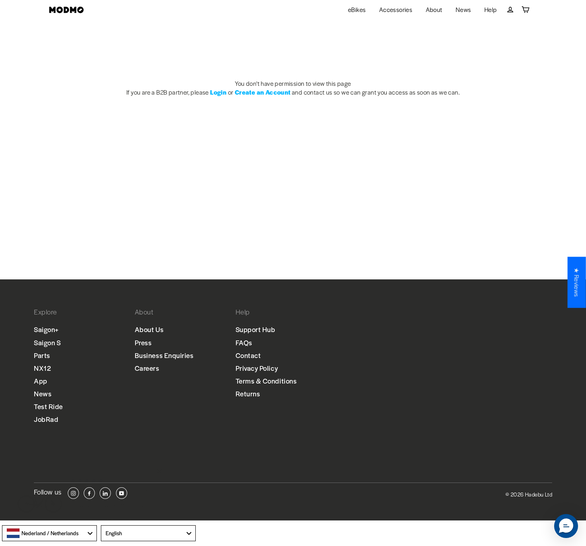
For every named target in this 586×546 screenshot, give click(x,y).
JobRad (46, 419)
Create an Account (263, 92)
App (40, 381)
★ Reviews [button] (577, 282)
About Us (149, 329)
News (463, 9)
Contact (248, 355)
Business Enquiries (164, 355)
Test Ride (48, 406)
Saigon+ (46, 329)
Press (143, 342)
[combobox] (49, 533)
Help (490, 9)
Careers (147, 368)
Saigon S (47, 342)
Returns (248, 393)
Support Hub (255, 329)
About (434, 9)
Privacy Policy (257, 368)
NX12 (42, 368)
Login (218, 92)
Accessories (395, 9)
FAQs (244, 342)
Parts (42, 355)
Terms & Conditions (266, 381)
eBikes (357, 9)
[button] (566, 526)
